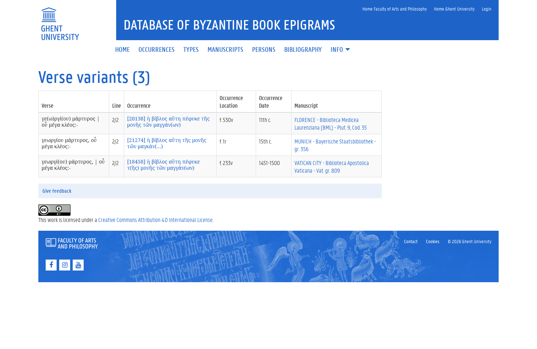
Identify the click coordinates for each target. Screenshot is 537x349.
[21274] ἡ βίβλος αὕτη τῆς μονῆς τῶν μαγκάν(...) (166, 143)
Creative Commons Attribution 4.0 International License (155, 219)
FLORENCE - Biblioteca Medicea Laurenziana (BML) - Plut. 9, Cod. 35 (330, 123)
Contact (411, 241)
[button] (340, 49)
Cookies (432, 241)
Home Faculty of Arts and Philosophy (394, 8)
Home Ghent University (454, 8)
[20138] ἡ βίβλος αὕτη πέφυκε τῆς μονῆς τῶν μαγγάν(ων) (168, 121)
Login (486, 8)
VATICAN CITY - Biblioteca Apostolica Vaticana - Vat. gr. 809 (331, 166)
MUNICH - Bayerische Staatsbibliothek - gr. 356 (335, 145)
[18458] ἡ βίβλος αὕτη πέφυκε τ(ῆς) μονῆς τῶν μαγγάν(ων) (163, 164)
